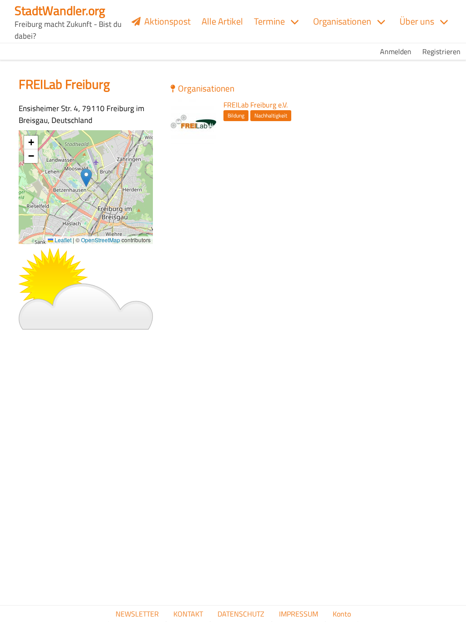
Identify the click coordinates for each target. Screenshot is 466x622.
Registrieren (441, 51)
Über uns (417, 21)
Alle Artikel (222, 21)
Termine (269, 21)
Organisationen (342, 21)
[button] (86, 177)
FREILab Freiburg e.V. (255, 104)
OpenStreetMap (100, 240)
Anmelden (395, 51)
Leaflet (62, 240)
